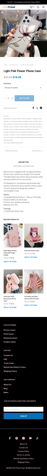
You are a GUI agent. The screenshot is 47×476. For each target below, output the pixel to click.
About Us (7, 384)
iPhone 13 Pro (18, 124)
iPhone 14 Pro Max (30, 127)
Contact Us (8, 355)
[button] (32, 7)
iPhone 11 (29, 119)
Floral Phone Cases (26, 65)
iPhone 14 (39, 124)
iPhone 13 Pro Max (29, 124)
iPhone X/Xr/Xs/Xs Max (21, 137)
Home (5, 65)
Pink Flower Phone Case (15, 143)
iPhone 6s (23, 132)
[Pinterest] (41, 108)
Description (23, 162)
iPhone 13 (10, 124)
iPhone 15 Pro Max (19, 129)
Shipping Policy (10, 371)
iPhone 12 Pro (27, 121)
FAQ (5, 359)
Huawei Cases (10, 342)
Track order (9, 363)
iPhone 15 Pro (8, 129)
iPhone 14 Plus (8, 127)
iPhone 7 (6, 135)
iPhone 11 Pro (37, 119)
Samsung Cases (10, 338)
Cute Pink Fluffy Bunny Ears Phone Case (10, 299)
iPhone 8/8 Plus (32, 135)
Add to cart (24, 98)
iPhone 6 (6, 132)
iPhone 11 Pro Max (10, 121)
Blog (5, 388)
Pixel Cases (9, 334)
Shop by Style (14, 65)
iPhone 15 (39, 127)
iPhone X (11, 137)
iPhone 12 (19, 121)
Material (7, 84)
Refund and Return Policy (15, 367)
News (6, 392)
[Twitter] (38, 108)
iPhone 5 (28, 129)
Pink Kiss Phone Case (31, 251)
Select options (10, 262)
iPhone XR (33, 137)
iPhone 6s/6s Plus (33, 132)
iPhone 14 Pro (18, 127)
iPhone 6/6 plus (15, 132)
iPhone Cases (9, 330)
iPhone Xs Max (8, 140)
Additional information (23, 166)
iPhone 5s (35, 129)
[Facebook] (34, 108)
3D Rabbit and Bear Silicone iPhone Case (31, 298)
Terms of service (23, 455)
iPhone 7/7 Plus (15, 135)
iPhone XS (40, 137)
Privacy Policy (23, 451)
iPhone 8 (23, 135)
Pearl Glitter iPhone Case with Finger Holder (10, 253)
